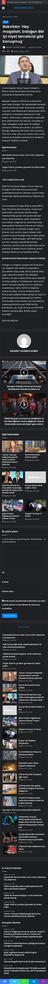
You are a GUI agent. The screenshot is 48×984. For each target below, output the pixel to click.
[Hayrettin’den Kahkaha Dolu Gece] (10, 850)
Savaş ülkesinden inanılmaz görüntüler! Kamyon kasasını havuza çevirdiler (32, 837)
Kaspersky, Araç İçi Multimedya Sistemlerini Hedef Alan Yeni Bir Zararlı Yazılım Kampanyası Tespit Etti (31, 822)
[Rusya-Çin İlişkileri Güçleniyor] (10, 744)
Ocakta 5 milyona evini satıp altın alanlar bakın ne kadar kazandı (31, 800)
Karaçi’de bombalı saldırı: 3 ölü (33, 486)
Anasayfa (8, 17)
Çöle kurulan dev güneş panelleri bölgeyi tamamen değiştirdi (31, 788)
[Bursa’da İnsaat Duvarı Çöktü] (35, 446)
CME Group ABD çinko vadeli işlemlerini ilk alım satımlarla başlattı (22, 645)
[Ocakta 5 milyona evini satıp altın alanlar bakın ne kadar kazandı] (10, 801)
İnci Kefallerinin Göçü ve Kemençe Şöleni (30, 753)
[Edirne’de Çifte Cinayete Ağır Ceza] (10, 778)
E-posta (6, 582)
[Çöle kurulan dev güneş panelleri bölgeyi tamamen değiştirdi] (10, 789)
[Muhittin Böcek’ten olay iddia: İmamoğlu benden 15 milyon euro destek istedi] (12, 477)
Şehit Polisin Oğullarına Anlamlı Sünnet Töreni (10, 516)
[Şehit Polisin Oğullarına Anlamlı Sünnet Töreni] (12, 505)
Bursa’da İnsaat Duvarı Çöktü (32, 455)
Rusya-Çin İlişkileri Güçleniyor (27, 742)
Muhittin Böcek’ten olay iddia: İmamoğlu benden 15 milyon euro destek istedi (12, 489)
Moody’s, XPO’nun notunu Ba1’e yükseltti (21, 810)
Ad (4, 572)
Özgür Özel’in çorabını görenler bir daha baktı (23, 167)
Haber (15, 17)
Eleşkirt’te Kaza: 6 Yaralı (33, 514)
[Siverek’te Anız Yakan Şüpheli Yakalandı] (10, 766)
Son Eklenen (24, 627)
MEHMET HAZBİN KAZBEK (15, 47)
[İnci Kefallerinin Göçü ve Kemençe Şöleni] (10, 755)
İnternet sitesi (7, 591)
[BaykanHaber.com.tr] (24, 7)
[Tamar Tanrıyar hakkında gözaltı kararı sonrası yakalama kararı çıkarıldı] (12, 446)
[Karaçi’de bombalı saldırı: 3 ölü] (35, 477)
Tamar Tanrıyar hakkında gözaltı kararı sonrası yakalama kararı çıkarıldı (10, 460)
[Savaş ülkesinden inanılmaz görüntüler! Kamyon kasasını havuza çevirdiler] (10, 837)
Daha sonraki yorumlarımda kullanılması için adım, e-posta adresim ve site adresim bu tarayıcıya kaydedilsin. (24, 604)
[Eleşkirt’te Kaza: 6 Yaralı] (35, 505)
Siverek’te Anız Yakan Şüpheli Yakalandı (29, 764)
